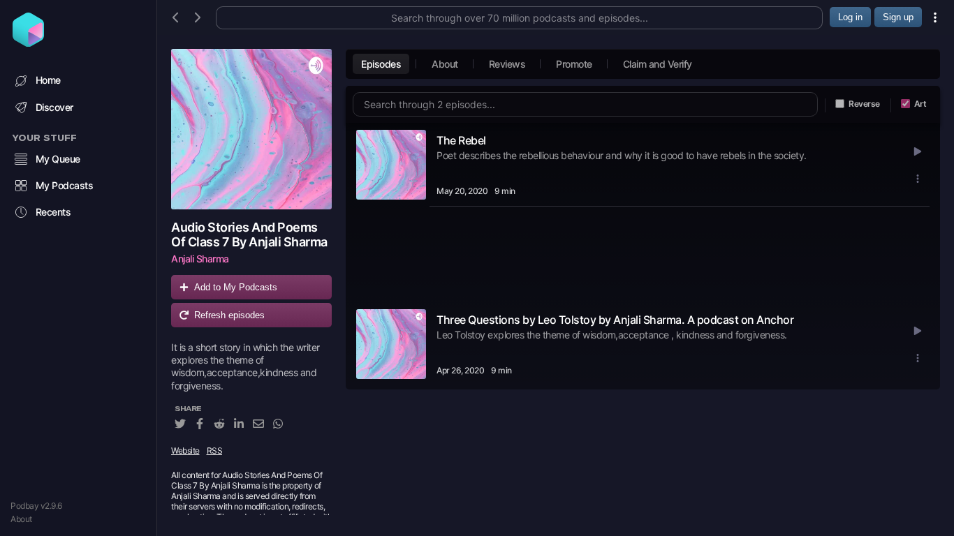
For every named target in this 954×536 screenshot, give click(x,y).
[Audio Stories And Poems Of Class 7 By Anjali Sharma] (251, 129)
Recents (53, 212)
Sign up (898, 17)
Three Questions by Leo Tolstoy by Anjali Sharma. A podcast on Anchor (614, 320)
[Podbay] (28, 43)
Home (48, 80)
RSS (215, 450)
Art (920, 103)
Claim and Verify (657, 64)
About (21, 519)
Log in (850, 17)
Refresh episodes (229, 315)
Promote (574, 64)
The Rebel (461, 140)
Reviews (507, 64)
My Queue (58, 159)
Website (185, 450)
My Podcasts (65, 185)
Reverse (864, 103)
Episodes (381, 64)
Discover (54, 107)
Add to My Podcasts (235, 287)
